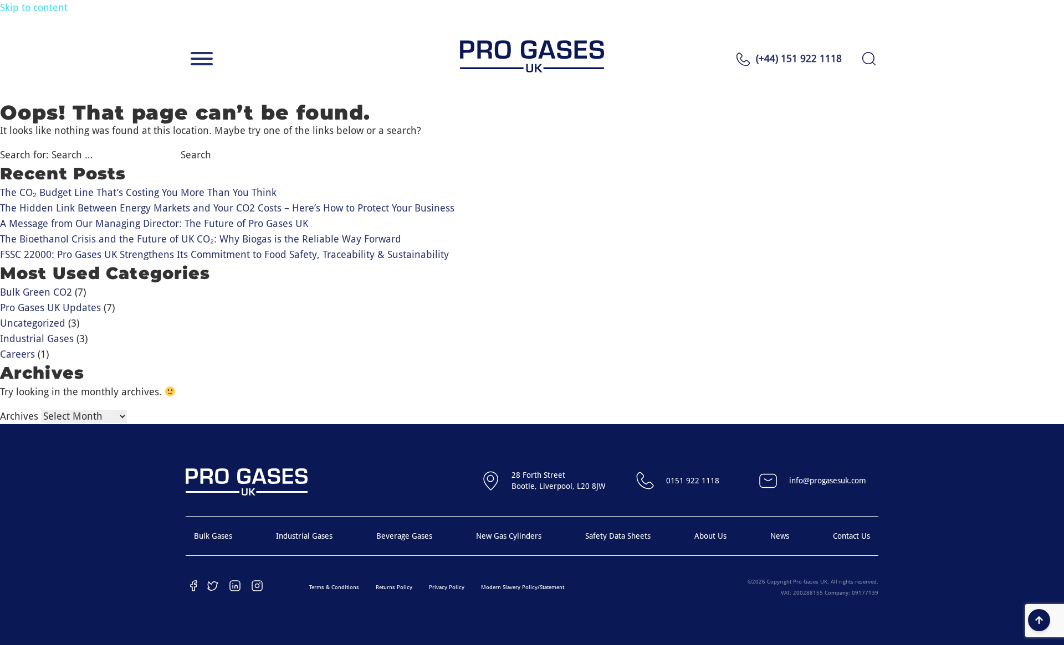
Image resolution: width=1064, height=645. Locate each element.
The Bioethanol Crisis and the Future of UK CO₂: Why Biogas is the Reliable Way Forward (200, 239)
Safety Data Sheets (618, 536)
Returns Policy (394, 587)
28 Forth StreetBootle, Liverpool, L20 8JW (558, 481)
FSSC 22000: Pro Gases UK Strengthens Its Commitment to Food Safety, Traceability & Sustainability (224, 254)
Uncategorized (32, 323)
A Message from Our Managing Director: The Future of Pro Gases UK (154, 223)
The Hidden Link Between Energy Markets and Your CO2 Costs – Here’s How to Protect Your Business (227, 208)
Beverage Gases (404, 536)
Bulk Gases (213, 536)
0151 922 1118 (692, 480)
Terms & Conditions (334, 587)
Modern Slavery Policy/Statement (522, 587)
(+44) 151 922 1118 (799, 58)
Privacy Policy (446, 587)
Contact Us (851, 536)
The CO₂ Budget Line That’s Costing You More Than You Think (138, 192)
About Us (710, 536)
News (779, 536)
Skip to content (34, 7)
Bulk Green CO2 (36, 292)
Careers (17, 354)
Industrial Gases (37, 338)
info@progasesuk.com (827, 480)
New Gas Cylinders (508, 536)
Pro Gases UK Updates (50, 307)
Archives (19, 416)
